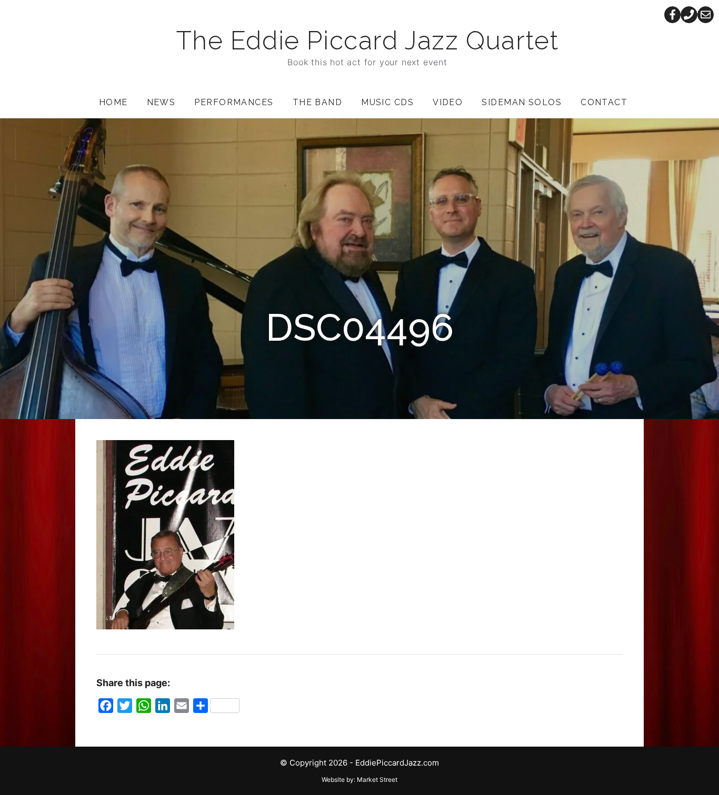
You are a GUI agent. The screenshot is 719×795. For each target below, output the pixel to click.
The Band (318, 102)
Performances (233, 102)
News (161, 102)
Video (448, 102)
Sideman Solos (522, 102)
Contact (604, 102)
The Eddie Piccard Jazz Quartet (367, 40)
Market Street (377, 779)
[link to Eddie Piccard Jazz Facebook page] (672, 14)
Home (113, 102)
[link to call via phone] (689, 14)
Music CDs (387, 102)
